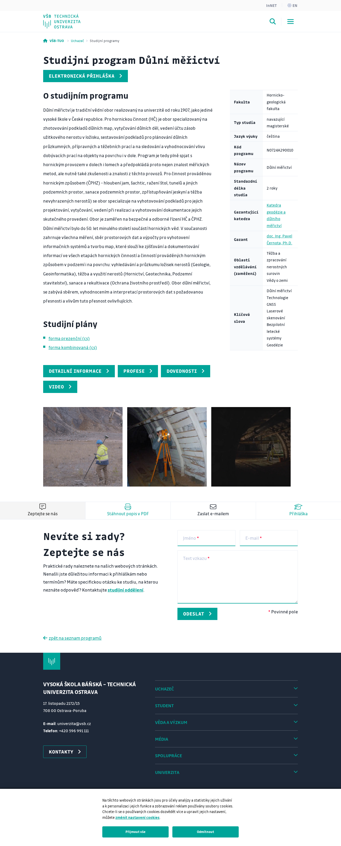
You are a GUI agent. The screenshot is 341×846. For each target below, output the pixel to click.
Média (161, 739)
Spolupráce (168, 755)
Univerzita (167, 772)
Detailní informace (75, 371)
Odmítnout (205, 832)
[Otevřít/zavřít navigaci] (290, 21)
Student (164, 705)
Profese (134, 371)
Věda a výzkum (171, 722)
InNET (271, 5)
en (295, 5)
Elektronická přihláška (82, 76)
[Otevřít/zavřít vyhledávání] (273, 22)
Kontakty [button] (61, 752)
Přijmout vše (135, 832)
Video (56, 387)
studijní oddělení (125, 590)
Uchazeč (77, 40)
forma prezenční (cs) (69, 338)
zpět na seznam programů (75, 638)
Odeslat (193, 614)
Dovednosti (182, 371)
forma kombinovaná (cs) (72, 347)
